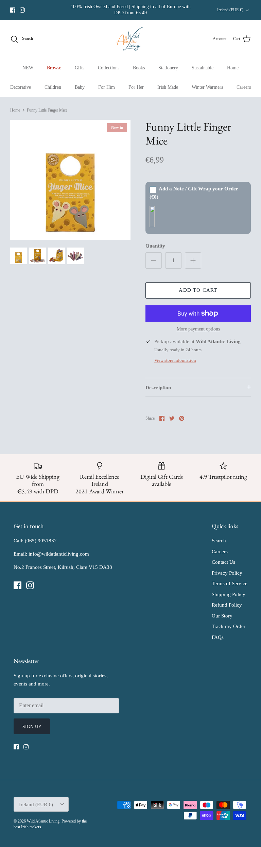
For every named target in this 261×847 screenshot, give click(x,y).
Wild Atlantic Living (43, 821)
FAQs (218, 637)
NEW (27, 67)
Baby (80, 87)
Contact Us (223, 562)
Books (139, 67)
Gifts (79, 67)
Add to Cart (198, 290)
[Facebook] (12, 10)
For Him (106, 87)
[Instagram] (22, 10)
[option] (70, 180)
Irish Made (167, 87)
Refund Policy (227, 605)
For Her (136, 87)
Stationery (168, 67)
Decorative (20, 87)
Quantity (155, 246)
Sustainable (202, 67)
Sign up (31, 726)
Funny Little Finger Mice (47, 110)
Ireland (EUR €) (230, 9)
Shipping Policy (228, 594)
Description (158, 387)
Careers (244, 87)
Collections (108, 67)
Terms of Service (229, 583)
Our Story (222, 616)
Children (53, 87)
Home (233, 67)
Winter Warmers (207, 87)
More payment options (198, 329)
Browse (54, 67)
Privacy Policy (227, 573)
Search (219, 540)
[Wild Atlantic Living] (130, 39)
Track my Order (228, 626)
